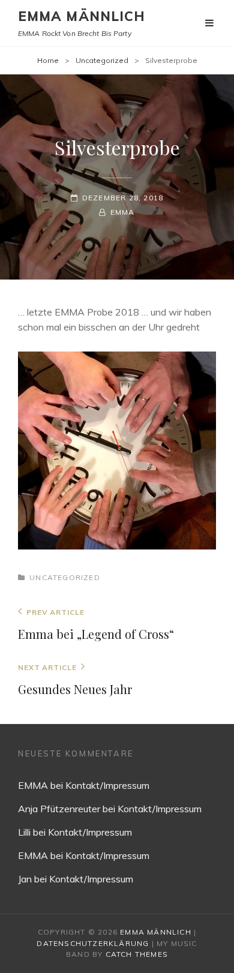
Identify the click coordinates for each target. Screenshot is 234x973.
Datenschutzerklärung (93, 943)
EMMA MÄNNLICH (81, 16)
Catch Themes (137, 954)
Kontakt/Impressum (107, 785)
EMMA (122, 212)
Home (48, 60)
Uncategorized (102, 60)
